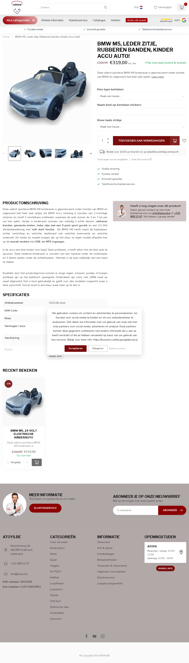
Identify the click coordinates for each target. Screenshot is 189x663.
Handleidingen (105, 554)
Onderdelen (57, 613)
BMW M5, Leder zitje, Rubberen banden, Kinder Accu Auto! (47, 37)
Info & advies (105, 548)
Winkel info (165, 568)
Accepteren (75, 348)
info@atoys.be (161, 213)
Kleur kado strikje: (109, 120)
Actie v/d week (136, 20)
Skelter (54, 595)
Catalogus (99, 20)
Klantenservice (78, 20)
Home (6, 37)
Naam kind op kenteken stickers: (119, 105)
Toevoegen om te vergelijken (112, 159)
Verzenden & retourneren (112, 565)
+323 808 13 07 (20, 563)
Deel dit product (140, 159)
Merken (115, 20)
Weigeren (98, 348)
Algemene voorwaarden (111, 571)
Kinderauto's (57, 548)
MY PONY (55, 571)
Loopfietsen (57, 583)
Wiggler (54, 565)
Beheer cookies (117, 348)
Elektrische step (59, 607)
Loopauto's (56, 589)
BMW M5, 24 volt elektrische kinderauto (24, 434)
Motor (53, 554)
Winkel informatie (52, 20)
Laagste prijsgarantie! (110, 583)
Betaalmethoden (107, 560)
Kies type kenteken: (110, 89)
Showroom (103, 542)
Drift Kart (55, 601)
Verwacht (55, 619)
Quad (53, 560)
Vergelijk (16, 462)
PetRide (54, 577)
